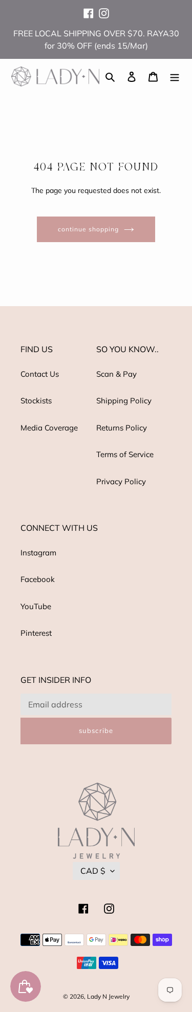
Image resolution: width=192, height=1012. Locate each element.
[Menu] (174, 77)
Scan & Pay (116, 374)
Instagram (38, 552)
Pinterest (36, 633)
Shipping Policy (124, 400)
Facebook (37, 579)
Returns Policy (121, 428)
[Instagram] (104, 9)
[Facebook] (88, 9)
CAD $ (92, 871)
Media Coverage (49, 428)
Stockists (36, 400)
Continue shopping (88, 229)
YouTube (35, 606)
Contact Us (39, 374)
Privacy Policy (121, 481)
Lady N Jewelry (108, 996)
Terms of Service (125, 454)
